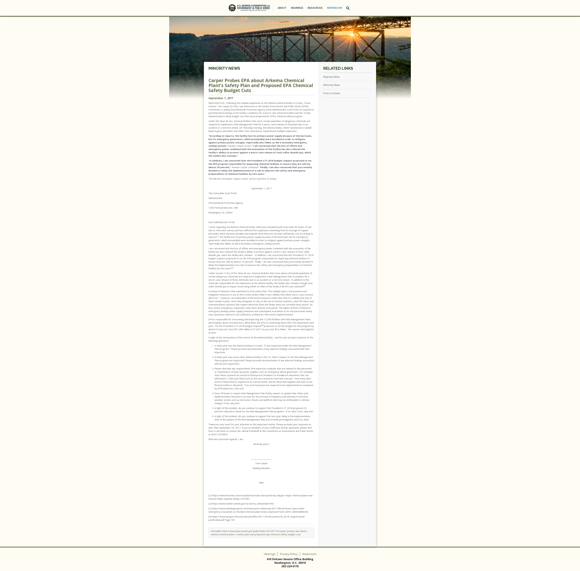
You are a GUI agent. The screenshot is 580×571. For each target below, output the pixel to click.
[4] (209, 516)
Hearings (269, 554)
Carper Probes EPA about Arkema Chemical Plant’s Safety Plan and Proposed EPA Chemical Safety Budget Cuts (260, 85)
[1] (209, 495)
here (264, 178)
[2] (209, 503)
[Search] (348, 8)
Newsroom (309, 554)
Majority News (331, 76)
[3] (209, 508)
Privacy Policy (289, 554)
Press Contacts (331, 93)
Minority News (224, 68)
